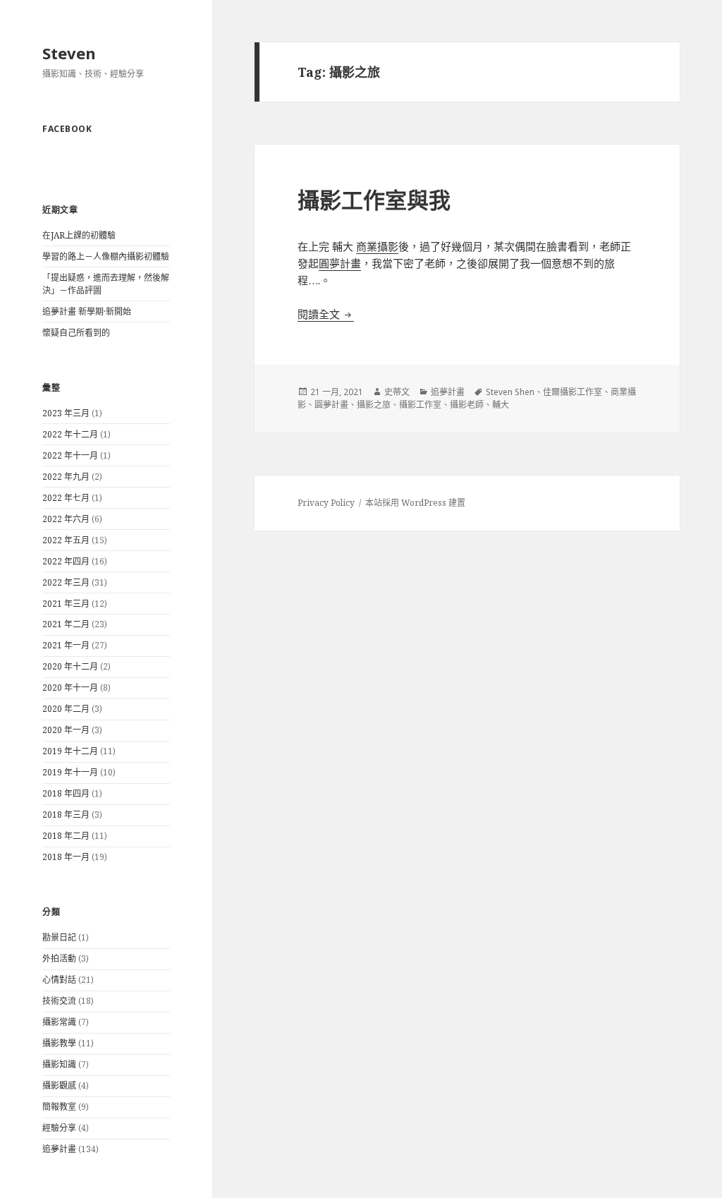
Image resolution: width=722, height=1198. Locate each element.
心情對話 (59, 980)
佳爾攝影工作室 (572, 392)
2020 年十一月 (70, 688)
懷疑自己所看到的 (76, 333)
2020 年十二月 (70, 666)
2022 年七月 (66, 498)
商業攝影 (377, 246)
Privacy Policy (326, 503)
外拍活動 (59, 958)
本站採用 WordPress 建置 (415, 503)
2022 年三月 (66, 582)
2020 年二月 (66, 709)
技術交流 (59, 1001)
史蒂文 (397, 392)
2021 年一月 (66, 645)
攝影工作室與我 (374, 199)
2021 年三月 (66, 604)
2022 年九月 (66, 477)
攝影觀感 (59, 1085)
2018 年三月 (66, 815)
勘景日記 (59, 937)
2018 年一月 (66, 857)
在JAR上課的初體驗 (79, 235)
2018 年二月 (66, 836)
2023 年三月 (66, 413)
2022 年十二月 (70, 434)
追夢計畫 (59, 1149)
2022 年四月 (66, 561)
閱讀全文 (326, 314)
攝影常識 (59, 1022)
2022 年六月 (66, 519)
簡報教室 (59, 1107)
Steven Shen (510, 392)
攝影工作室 (420, 405)
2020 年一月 (66, 730)
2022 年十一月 (70, 455)
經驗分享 (59, 1128)
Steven (69, 52)
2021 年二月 (66, 624)
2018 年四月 (66, 793)
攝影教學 (59, 1043)
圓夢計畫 (340, 263)
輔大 (500, 405)
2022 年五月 (66, 540)
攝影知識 (59, 1064)
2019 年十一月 (70, 772)
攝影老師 (467, 405)
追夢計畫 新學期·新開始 (86, 311)
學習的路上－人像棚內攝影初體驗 (105, 256)
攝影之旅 (374, 405)
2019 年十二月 (70, 751)
